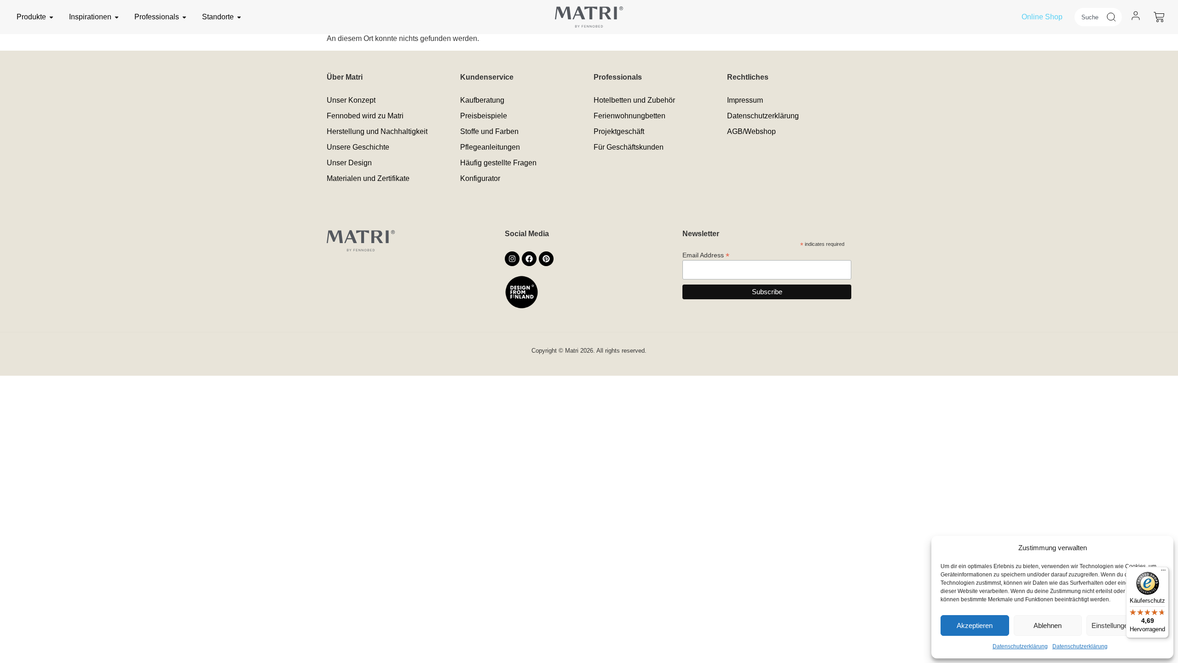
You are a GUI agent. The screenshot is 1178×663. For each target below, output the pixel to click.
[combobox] (1090, 17)
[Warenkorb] (1159, 17)
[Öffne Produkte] (51, 17)
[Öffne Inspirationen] (117, 17)
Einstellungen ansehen (1125, 625)
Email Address (705, 255)
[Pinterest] (546, 258)
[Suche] (1114, 17)
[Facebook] (529, 258)
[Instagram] (512, 258)
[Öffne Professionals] (184, 17)
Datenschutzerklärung (1020, 646)
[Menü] (1163, 572)
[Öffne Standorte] (239, 17)
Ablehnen (1048, 625)
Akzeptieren (975, 625)
